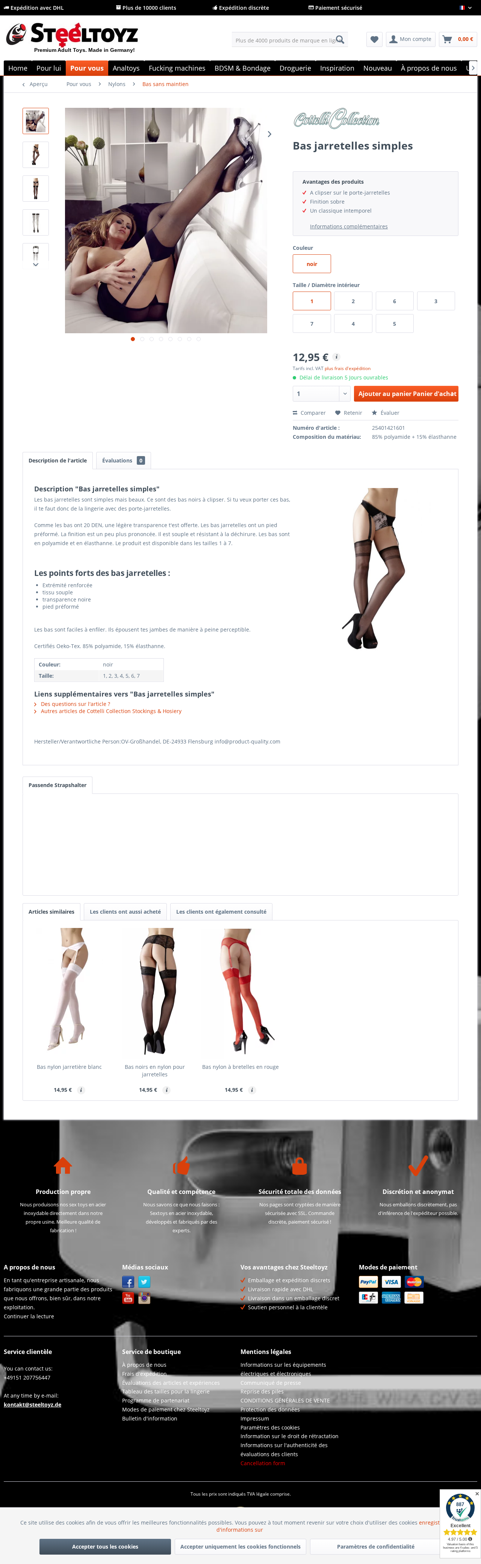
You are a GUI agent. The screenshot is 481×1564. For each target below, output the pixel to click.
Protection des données (270, 1409)
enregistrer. (434, 1522)
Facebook (128, 1282)
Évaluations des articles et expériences (171, 1382)
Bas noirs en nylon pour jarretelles (155, 1070)
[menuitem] (290, 39)
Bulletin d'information (149, 1418)
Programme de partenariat (155, 1400)
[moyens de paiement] (416, 1290)
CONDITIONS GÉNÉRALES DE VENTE (285, 1400)
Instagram (144, 1298)
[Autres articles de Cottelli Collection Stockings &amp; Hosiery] (375, 121)
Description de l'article (58, 460)
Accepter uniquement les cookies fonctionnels (240, 1546)
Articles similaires (51, 911)
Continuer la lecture (29, 1316)
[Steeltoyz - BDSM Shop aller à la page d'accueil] (84, 41)
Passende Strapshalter (57, 785)
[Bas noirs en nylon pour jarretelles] (155, 993)
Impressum (254, 1418)
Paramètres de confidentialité (375, 1546)
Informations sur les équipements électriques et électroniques (283, 1369)
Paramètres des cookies (270, 1427)
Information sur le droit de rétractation (289, 1436)
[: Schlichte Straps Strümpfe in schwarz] (36, 121)
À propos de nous (144, 1364)
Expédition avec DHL (36, 7)
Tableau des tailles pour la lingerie (166, 1391)
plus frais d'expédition (348, 368)
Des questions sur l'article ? (74, 703)
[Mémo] (374, 39)
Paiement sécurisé (338, 7)
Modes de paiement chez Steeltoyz (166, 1409)
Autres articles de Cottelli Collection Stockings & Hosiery (110, 711)
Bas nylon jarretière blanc (69, 1066)
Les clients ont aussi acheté (125, 911)
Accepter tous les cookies (105, 1546)
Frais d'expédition (144, 1373)
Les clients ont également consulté (221, 911)
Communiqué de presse (270, 1382)
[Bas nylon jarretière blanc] (69, 993)
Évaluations (122, 460)
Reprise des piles (262, 1391)
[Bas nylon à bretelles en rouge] (240, 993)
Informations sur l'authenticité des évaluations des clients (284, 1450)
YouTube (128, 1298)
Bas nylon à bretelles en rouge (240, 1066)
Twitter (144, 1282)
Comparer (312, 412)
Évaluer (389, 412)
